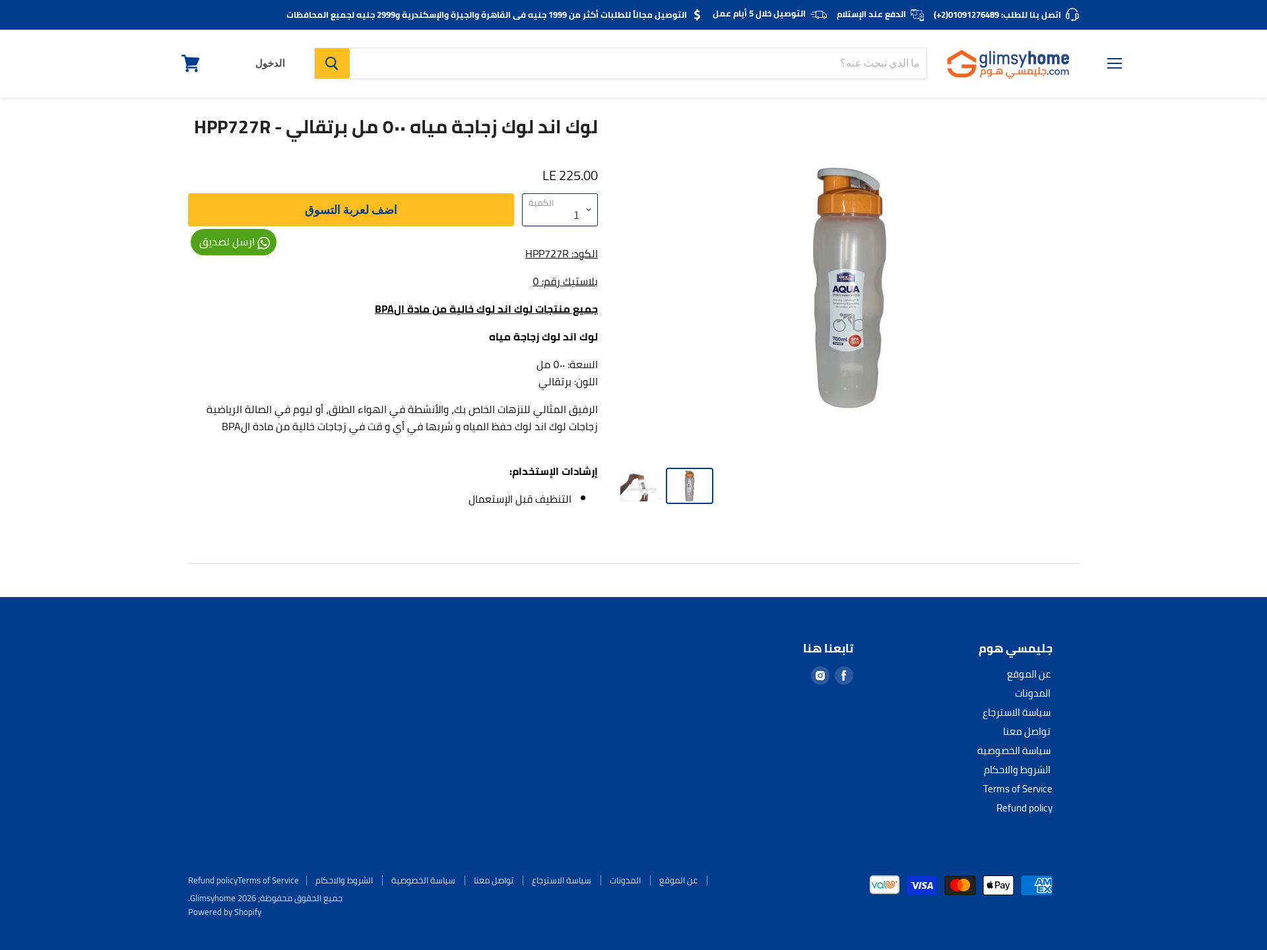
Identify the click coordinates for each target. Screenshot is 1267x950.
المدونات (1033, 693)
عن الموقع (1029, 673)
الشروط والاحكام (1017, 769)
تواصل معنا (1027, 731)
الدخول (270, 63)
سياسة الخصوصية (1014, 750)
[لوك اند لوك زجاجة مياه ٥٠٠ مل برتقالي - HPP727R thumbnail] (689, 486)
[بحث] (332, 63)
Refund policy (1024, 807)
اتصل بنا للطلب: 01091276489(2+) (997, 14)
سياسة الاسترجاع (1017, 712)
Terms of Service (1018, 788)
